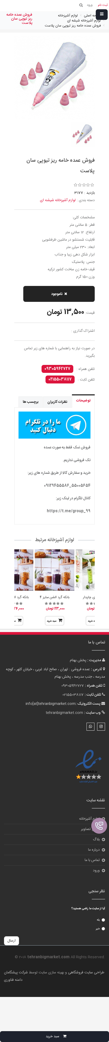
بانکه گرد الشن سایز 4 (54, 597)
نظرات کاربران (57, 402)
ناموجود (56, 294)
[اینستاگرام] (101, 727)
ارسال (11, 941)
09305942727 (57, 369)
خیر (98, 928)
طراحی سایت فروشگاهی (85, 972)
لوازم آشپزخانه (89, 819)
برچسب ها (30, 402)
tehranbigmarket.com (64, 713)
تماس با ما (92, 860)
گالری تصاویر (90, 829)
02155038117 (60, 379)
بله (98, 920)
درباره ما (94, 850)
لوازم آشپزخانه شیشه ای (58, 200)
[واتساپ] (90, 727)
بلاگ (96, 839)
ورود (96, 870)
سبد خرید (51, 621)
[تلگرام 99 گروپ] (54, 425)
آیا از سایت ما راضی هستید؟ (88, 908)
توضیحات (83, 401)
